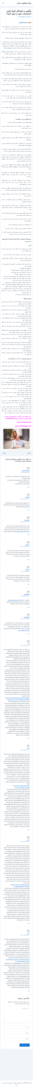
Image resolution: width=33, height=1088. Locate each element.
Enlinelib (27, 520)
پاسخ (29, 487)
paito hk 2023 (25, 470)
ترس (25, 234)
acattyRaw (26, 594)
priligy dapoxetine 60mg (23, 531)
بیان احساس (22, 22)
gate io (27, 569)
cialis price (27, 506)
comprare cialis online (13, 600)
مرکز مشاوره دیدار (24, 3)
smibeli (27, 497)
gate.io (27, 545)
